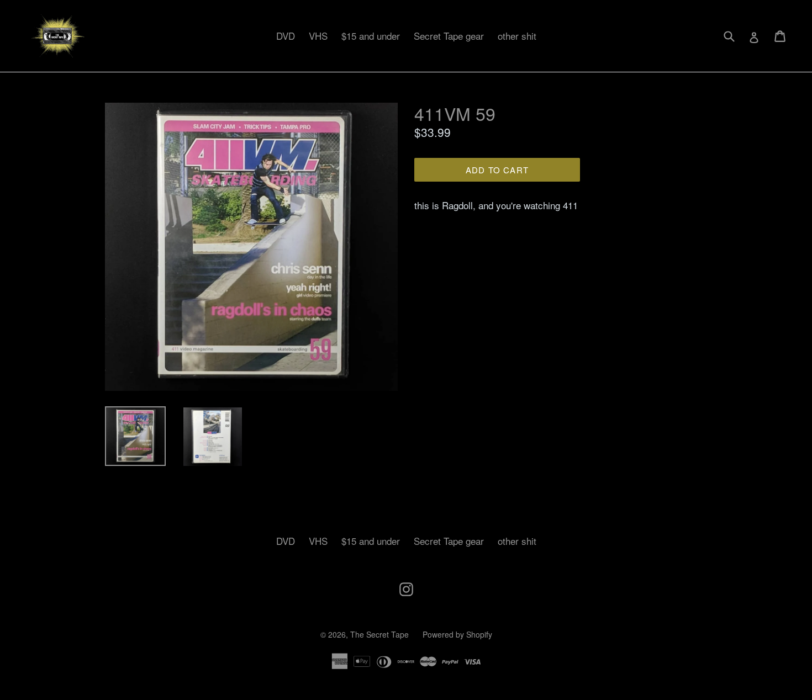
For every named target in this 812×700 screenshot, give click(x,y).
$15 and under (370, 36)
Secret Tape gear (449, 36)
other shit (517, 36)
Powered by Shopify (457, 634)
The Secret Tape (379, 634)
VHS (318, 36)
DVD (285, 36)
